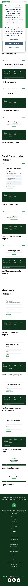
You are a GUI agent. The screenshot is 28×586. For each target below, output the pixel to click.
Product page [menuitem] (14, 529)
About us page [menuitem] (14, 521)
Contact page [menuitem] (14, 533)
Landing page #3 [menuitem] (14, 544)
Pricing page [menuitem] (14, 524)
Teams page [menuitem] (14, 526)
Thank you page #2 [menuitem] (14, 551)
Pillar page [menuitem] (14, 531)
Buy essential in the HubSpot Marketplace (14, 562)
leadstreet (9, 510)
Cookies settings (14, 39)
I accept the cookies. (14, 43)
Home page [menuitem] (14, 519)
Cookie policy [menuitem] (14, 566)
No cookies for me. (14, 47)
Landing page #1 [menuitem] (14, 539)
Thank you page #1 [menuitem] (14, 549)
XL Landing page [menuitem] (14, 546)
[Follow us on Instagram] (9, 580)
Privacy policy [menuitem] (14, 564)
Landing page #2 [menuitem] (14, 541)
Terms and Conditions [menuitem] (14, 569)
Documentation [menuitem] (14, 557)
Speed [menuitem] (14, 559)
